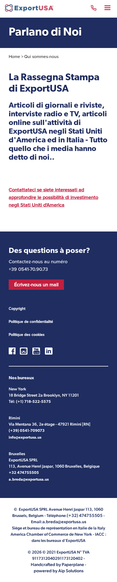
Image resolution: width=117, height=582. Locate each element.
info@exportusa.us (25, 438)
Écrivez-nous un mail (36, 284)
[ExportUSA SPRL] (29, 9)
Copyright (17, 308)
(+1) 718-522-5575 (33, 402)
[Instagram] (23, 351)
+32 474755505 (24, 473)
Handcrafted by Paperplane (57, 564)
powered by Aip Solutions (59, 570)
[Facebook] (14, 352)
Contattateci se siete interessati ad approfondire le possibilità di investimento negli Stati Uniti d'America (53, 197)
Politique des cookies (27, 334)
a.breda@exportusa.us (29, 480)
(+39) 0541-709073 (27, 431)
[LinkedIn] (49, 351)
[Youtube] (36, 351)
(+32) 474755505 (93, 8)
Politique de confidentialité (31, 321)
